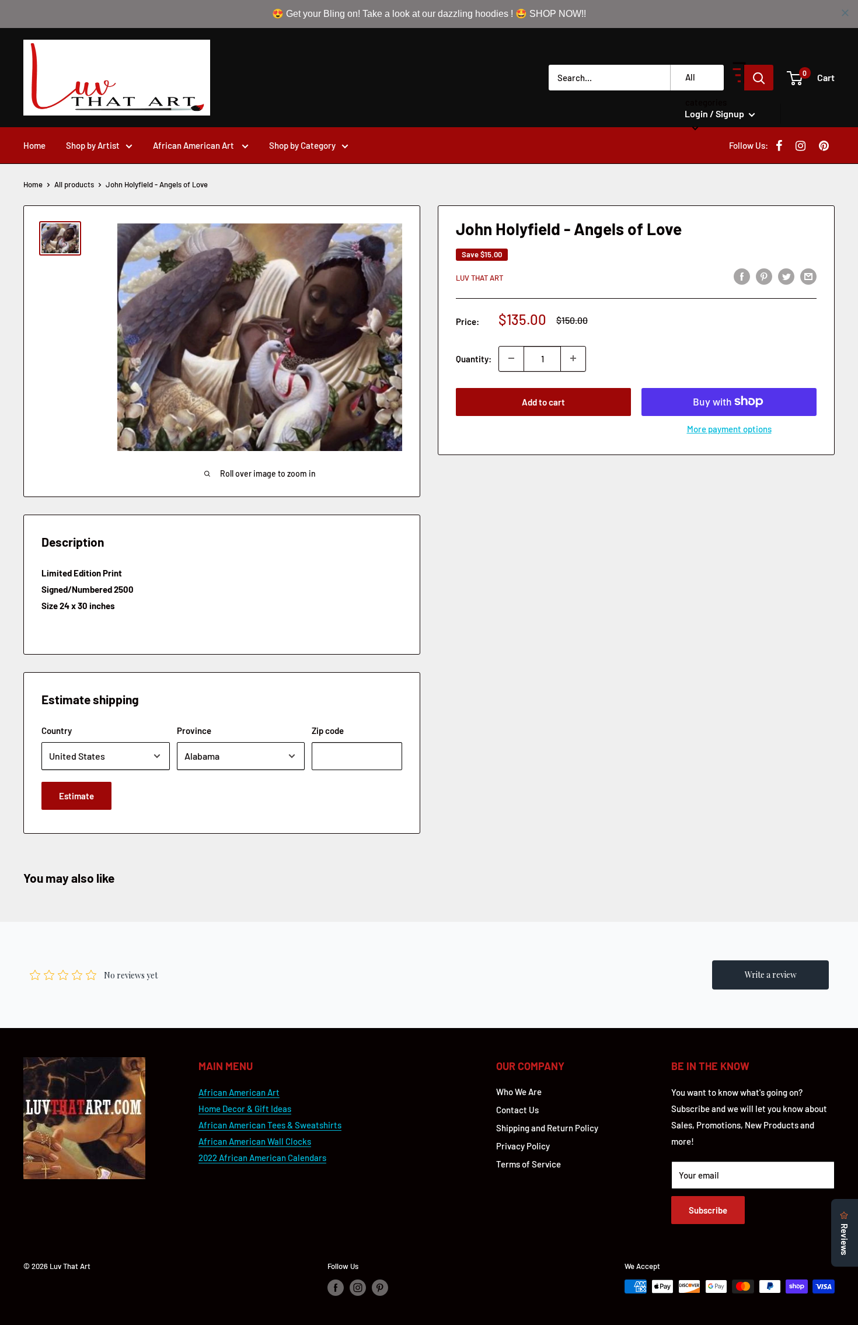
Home (34, 145)
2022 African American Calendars (262, 1157)
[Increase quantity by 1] (573, 358)
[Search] (758, 77)
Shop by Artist (93, 145)
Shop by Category (302, 145)
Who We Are (519, 1091)
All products (74, 184)
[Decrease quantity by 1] (511, 358)
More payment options (729, 428)
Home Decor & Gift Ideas (244, 1108)
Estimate (76, 796)
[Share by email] (808, 276)
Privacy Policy (523, 1146)
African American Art (194, 145)
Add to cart (543, 401)
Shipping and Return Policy (547, 1128)
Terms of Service (528, 1164)
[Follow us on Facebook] (335, 1287)
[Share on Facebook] (742, 276)
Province (194, 730)
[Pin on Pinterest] (764, 276)
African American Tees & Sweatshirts (269, 1125)
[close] (845, 12)
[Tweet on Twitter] (786, 276)
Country (56, 730)
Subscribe (708, 1210)
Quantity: (473, 358)
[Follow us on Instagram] (358, 1287)
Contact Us (517, 1109)
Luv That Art (479, 277)
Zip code (328, 730)
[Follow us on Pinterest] (380, 1287)
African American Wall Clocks (254, 1141)
